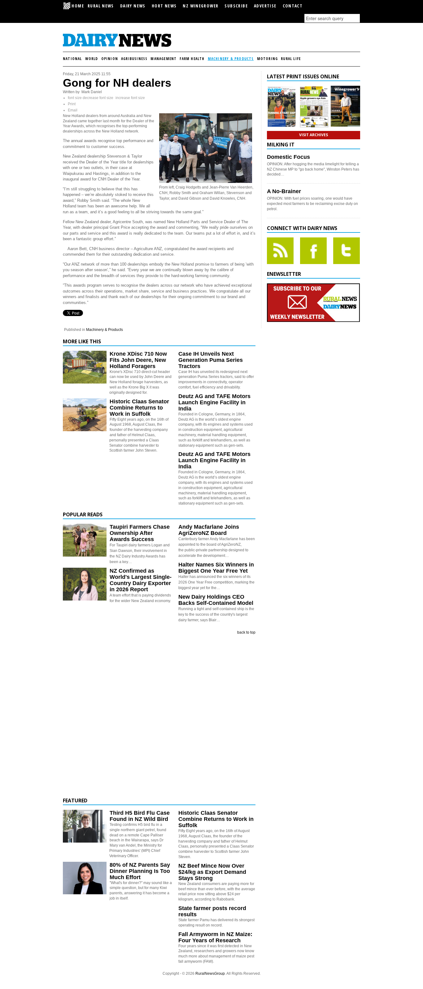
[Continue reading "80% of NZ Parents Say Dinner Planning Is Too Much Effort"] (85, 878)
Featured (75, 800)
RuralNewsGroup (210, 973)
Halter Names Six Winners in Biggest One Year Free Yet (216, 568)
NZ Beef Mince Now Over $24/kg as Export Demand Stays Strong (212, 872)
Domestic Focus (288, 157)
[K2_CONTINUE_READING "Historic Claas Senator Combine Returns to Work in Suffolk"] (85, 430)
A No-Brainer (284, 191)
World (91, 58)
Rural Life (291, 58)
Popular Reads (82, 514)
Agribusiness (134, 58)
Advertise (265, 6)
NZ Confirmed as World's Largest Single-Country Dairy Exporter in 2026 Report (141, 580)
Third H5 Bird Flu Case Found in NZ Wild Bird (140, 816)
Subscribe (236, 6)
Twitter (346, 250)
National (72, 58)
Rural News (101, 6)
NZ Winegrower (200, 6)
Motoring (267, 58)
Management (163, 58)
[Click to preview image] (205, 182)
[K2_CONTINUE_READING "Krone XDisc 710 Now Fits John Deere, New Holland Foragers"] (85, 382)
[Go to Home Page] (117, 46)
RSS (280, 250)
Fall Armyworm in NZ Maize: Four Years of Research (215, 937)
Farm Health (192, 58)
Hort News (164, 6)
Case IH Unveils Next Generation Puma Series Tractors (210, 360)
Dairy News (133, 6)
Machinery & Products (231, 58)
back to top (246, 632)
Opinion (109, 58)
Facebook (313, 250)
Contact (293, 6)
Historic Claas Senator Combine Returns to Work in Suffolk (139, 407)
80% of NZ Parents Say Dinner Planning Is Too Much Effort (140, 871)
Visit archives (313, 134)
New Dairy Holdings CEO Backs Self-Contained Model (215, 600)
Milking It (280, 144)
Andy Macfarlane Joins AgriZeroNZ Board (208, 530)
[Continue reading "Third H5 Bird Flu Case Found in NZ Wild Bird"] (85, 826)
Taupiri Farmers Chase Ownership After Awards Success (140, 533)
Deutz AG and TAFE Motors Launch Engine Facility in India (214, 402)
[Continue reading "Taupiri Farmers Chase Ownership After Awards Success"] (85, 540)
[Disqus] (159, 716)
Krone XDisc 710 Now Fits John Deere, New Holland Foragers (138, 360)
